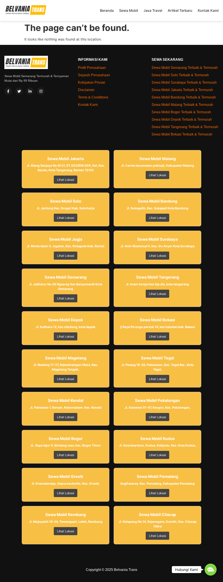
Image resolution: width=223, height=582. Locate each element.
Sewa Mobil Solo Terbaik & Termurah (180, 75)
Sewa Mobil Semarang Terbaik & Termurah (185, 67)
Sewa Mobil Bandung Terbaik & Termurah (184, 97)
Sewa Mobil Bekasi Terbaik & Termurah (182, 134)
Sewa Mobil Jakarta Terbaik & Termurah (182, 90)
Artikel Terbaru (180, 10)
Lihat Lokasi (65, 179)
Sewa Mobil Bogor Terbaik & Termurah (181, 112)
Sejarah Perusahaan (94, 75)
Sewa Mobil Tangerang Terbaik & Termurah (185, 127)
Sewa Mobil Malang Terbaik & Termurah (182, 105)
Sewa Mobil (128, 10)
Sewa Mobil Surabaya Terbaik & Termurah (184, 82)
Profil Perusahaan (92, 67)
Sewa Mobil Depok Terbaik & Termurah (182, 119)
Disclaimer (86, 90)
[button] (211, 570)
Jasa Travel (153, 10)
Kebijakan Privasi (91, 82)
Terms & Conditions (93, 97)
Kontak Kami (208, 10)
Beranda (107, 10)
